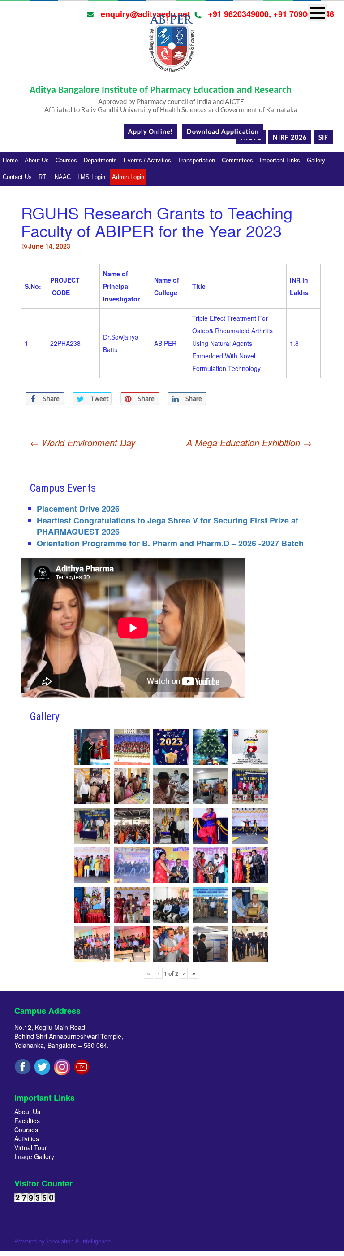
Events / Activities (147, 160)
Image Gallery (34, 1156)
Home (10, 160)
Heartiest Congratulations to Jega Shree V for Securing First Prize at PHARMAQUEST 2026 (167, 526)
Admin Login (128, 177)
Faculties (27, 1120)
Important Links (280, 160)
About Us (37, 160)
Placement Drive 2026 (78, 509)
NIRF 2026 (290, 137)
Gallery (316, 160)
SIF (323, 137)
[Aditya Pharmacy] (171, 46)
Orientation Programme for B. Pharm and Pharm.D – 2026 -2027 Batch (170, 543)
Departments (100, 160)
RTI (43, 177)
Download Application (223, 131)
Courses (66, 160)
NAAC (63, 177)
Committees (237, 160)
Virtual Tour (30, 1147)
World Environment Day (82, 442)
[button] (317, 12)
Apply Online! (150, 131)
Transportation (196, 160)
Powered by (62, 1241)
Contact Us (17, 177)
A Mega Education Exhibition (249, 442)
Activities (26, 1138)
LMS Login (91, 177)
